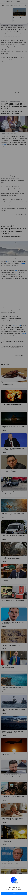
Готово (14, 893)
